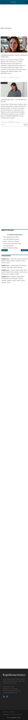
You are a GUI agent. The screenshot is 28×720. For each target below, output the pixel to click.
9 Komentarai (11, 77)
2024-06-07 (4, 77)
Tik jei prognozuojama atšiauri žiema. (12, 243)
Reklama (13, 714)
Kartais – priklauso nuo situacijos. (11, 241)
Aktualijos (4, 37)
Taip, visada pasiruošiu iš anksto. (11, 237)
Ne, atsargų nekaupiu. (9, 245)
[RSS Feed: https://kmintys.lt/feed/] (4, 696)
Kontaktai (20, 714)
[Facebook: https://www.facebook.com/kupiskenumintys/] (7, 696)
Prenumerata (6, 714)
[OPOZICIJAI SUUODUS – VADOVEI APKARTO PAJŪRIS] (14, 89)
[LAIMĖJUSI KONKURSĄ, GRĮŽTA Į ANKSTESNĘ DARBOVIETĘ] (14, 44)
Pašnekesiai (12, 711)
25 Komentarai (11, 121)
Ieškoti (25, 124)
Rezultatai (24, 250)
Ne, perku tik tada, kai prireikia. (11, 247)
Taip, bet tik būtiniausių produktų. (11, 239)
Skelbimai (5, 711)
